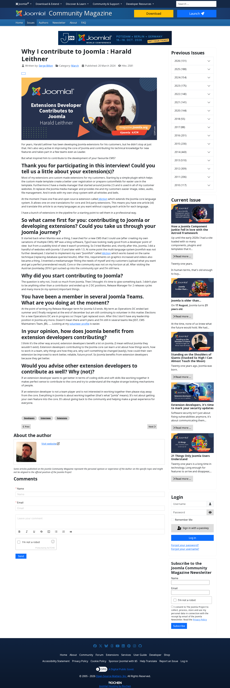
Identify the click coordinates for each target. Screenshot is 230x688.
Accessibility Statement (56, 661)
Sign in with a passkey (195, 528)
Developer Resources (139, 4)
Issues (31, 22)
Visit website (49, 443)
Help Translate (148, 661)
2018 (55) (179, 119)
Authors (43, 22)
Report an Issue (168, 661)
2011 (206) (180, 177)
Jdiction (103, 199)
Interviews (46, 418)
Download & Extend (48, 4)
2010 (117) (180, 185)
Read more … (183, 256)
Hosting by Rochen (115, 686)
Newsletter (59, 22)
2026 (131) (180, 61)
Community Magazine (79, 13)
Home (19, 22)
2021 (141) (180, 102)
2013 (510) (180, 160)
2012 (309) (180, 168)
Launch (194, 13)
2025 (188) (180, 69)
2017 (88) (179, 127)
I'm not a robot (187, 600)
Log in (192, 538)
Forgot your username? (185, 549)
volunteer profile (79, 323)
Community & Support (106, 4)
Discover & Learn (76, 4)
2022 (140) (180, 94)
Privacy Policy (200, 619)
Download (153, 13)
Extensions (62, 418)
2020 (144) (180, 110)
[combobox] (196, 4)
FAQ (83, 22)
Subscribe (179, 626)
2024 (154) (180, 77)
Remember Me (183, 519)
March (75, 65)
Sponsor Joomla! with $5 (123, 661)
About (73, 22)
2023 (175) (180, 85)
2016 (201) (180, 135)
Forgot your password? (185, 545)
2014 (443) (180, 152)
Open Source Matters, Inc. (111, 676)
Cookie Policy (98, 661)
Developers (29, 418)
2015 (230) (180, 143)
